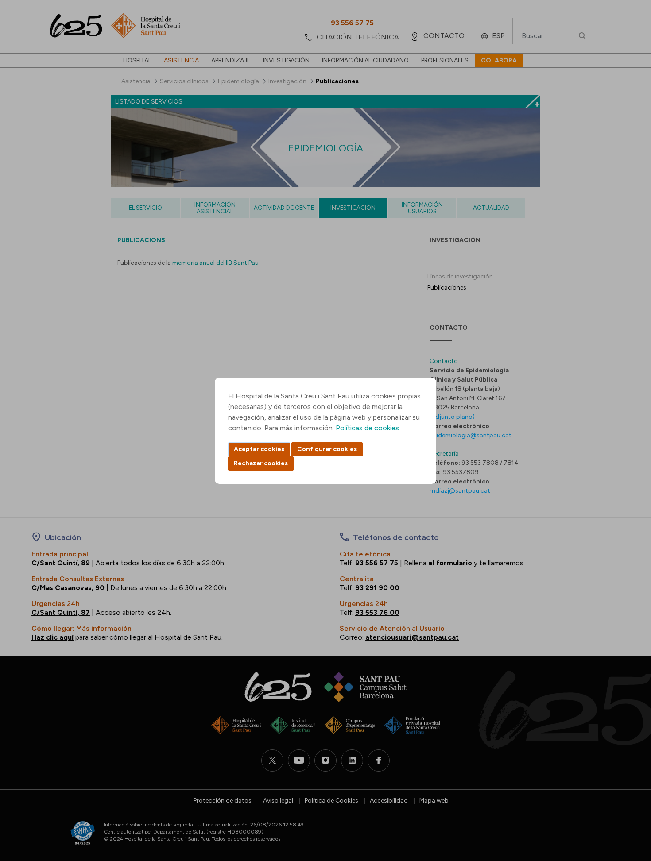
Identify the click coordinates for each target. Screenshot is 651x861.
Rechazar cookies (261, 463)
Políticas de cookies (367, 428)
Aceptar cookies (259, 449)
